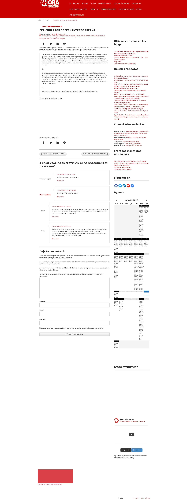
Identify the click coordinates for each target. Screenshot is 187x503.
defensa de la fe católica (58, 35)
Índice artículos (77, 15)
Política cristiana (101, 37)
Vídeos (64, 34)
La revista (94, 9)
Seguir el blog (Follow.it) (52, 26)
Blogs (93, 3)
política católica (92, 37)
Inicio (39, 20)
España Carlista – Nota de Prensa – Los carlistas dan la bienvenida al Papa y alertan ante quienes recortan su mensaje (131, 117)
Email (41, 310)
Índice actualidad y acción (130, 9)
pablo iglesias (75, 37)
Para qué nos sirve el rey (131, 141)
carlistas (49, 35)
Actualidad (74, 3)
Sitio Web (42, 319)
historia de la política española (57, 37)
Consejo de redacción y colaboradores (50, 484)
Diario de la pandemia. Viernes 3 (95, 154)
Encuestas (136, 3)
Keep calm (117, 62)
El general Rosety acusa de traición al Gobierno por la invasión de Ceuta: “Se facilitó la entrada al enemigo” (131, 133)
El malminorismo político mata (123, 55)
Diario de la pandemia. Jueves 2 (53, 154)
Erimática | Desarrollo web (141, 498)
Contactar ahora (121, 3)
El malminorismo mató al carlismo (125, 64)
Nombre (42, 301)
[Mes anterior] (116, 200)
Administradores (108, 9)
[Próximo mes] (146, 200)
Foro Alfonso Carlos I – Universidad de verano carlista (131, 105)
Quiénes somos (104, 3)
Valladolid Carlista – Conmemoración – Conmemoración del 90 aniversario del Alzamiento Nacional (130, 90)
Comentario (43, 276)
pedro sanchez (83, 37)
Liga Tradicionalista (78, 9)
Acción (85, 3)
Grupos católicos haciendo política (85, 35)
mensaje (68, 37)
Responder (60, 181)
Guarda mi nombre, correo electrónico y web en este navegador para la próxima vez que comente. (72, 328)
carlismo (44, 35)
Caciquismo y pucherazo (132, 143)
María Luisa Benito (45, 195)
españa (68, 35)
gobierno (73, 35)
